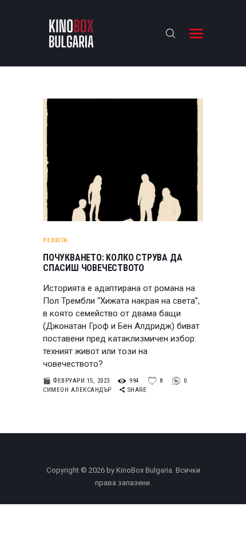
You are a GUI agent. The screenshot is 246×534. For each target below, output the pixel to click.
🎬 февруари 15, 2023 (76, 380)
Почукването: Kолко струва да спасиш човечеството (112, 263)
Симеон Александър (78, 390)
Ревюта (55, 240)
